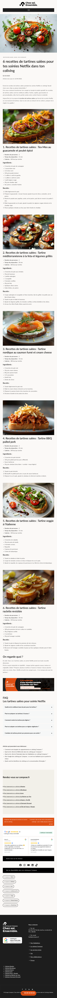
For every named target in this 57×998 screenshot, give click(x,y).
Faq (32, 953)
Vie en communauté (22, 57)
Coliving (15, 57)
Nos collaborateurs (36, 957)
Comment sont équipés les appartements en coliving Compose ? (24, 749)
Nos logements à (9, 881)
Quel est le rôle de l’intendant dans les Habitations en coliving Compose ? (26, 754)
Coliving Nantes (9, 966)
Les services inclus (36, 950)
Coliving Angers (9, 970)
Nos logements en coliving (14, 786)
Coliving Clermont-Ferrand (12, 977)
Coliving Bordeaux (10, 968)
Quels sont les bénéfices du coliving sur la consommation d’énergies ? (25, 761)
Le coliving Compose (37, 946)
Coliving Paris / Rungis (11, 973)
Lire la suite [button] (7, 852)
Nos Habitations (35, 943)
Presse (33, 960)
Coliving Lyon (8, 971)
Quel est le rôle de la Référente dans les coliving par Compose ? (23, 752)
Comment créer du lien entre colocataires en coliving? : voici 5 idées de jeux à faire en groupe (41, 822)
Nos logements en (10, 905)
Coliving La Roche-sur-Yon (12, 975)
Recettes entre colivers (8, 57)
